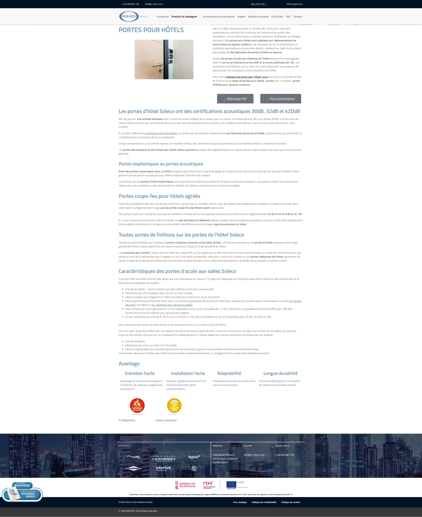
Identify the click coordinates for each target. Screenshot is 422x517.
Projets (241, 16)
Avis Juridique (240, 502)
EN (252, 4)
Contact (297, 16)
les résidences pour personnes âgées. (172, 305)
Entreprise (163, 16)
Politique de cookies (290, 502)
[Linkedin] (270, 4)
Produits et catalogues (184, 16)
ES (262, 4)
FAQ (288, 16)
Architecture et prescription (219, 16)
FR (257, 4)
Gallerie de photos (258, 16)
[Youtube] (275, 4)
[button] (186, 16)
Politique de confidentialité (264, 502)
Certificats (277, 16)
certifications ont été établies (161, 133)
